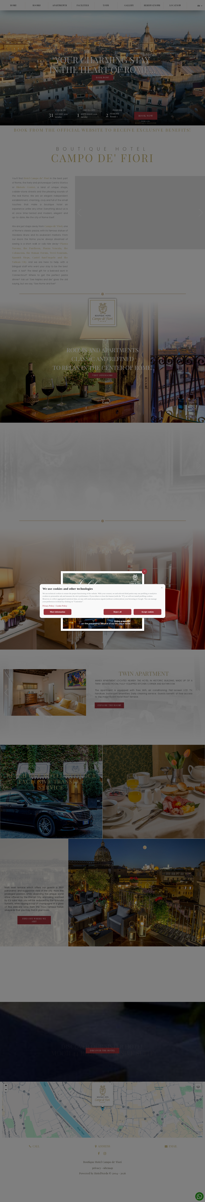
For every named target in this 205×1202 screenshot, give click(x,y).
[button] (161, 587)
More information (57, 612)
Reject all (117, 612)
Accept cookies (147, 612)
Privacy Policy (48, 606)
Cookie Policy (61, 606)
